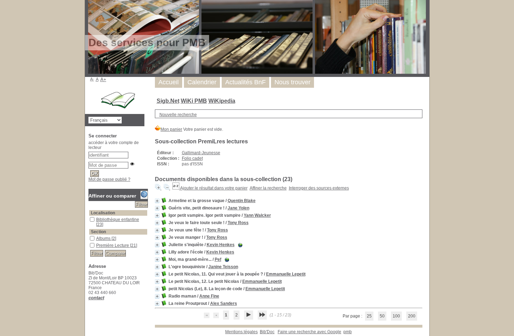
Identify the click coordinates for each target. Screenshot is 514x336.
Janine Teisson (223, 266)
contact (96, 297)
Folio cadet (192, 158)
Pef (218, 259)
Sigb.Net (168, 101)
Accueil (168, 82)
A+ (103, 79)
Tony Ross (238, 222)
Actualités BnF (245, 82)
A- (92, 79)
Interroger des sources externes (319, 188)
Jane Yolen (238, 208)
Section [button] (98, 231)
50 (382, 316)
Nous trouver (292, 82)
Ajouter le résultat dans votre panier (214, 188)
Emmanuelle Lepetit (286, 274)
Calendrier (201, 82)
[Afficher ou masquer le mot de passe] (132, 164)
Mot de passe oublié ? (109, 179)
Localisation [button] (103, 212)
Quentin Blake (242, 200)
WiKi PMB (194, 101)
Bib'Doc (267, 331)
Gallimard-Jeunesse (201, 152)
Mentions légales (241, 331)
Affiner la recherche (268, 188)
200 (411, 316)
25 (369, 316)
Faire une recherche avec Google (309, 331)
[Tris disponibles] (176, 188)
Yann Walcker (257, 215)
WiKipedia (221, 101)
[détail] (157, 201)
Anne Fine (209, 296)
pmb (347, 331)
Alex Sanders (223, 303)
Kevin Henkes (221, 244)
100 (396, 316)
